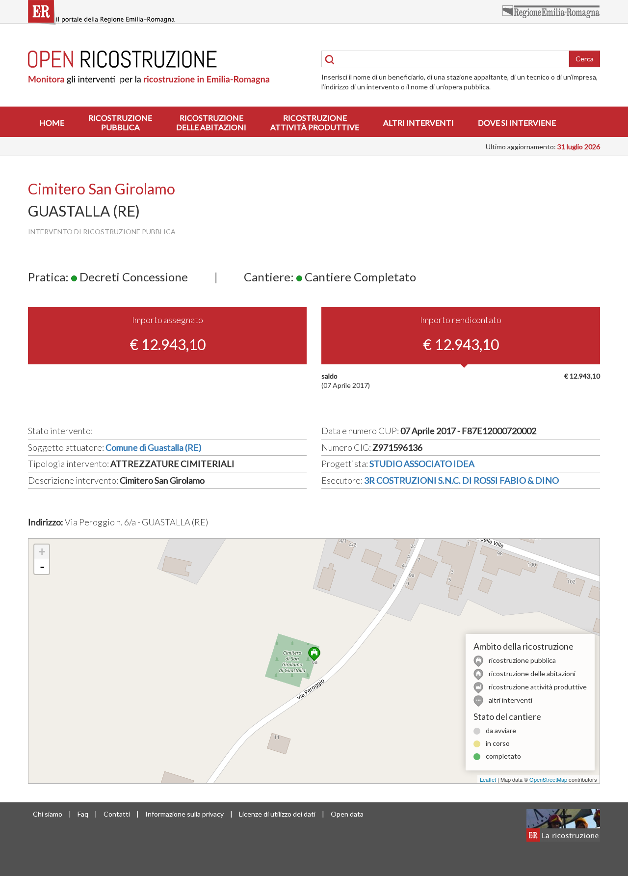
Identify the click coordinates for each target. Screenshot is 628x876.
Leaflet (488, 779)
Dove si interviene (517, 122)
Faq (83, 814)
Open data (347, 814)
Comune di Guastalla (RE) (153, 447)
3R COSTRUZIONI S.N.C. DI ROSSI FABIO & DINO (461, 480)
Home (51, 122)
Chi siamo (47, 814)
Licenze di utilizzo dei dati (277, 814)
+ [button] (42, 552)
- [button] (42, 567)
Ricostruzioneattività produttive (314, 122)
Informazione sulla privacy (184, 814)
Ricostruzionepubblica (120, 122)
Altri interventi (418, 122)
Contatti (117, 814)
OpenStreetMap (548, 779)
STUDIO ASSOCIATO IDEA (421, 463)
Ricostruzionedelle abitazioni (211, 122)
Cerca (585, 59)
